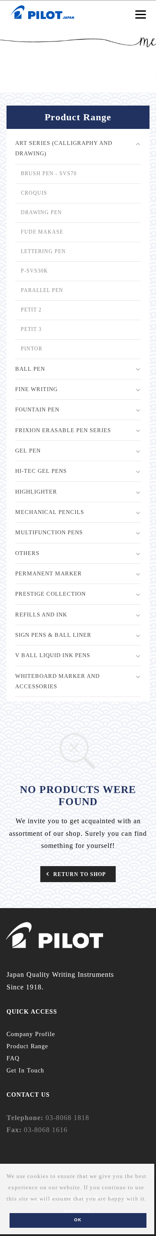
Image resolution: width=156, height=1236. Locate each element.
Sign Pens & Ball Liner (53, 635)
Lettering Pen (43, 251)
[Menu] (140, 14)
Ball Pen (30, 369)
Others (27, 553)
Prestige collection (50, 594)
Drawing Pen (41, 212)
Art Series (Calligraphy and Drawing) (63, 148)
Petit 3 (31, 329)
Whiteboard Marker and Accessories (57, 681)
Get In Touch (25, 1070)
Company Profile (30, 1034)
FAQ (13, 1058)
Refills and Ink (41, 614)
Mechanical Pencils (49, 512)
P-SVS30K (34, 271)
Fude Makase (42, 232)
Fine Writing (36, 389)
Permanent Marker (48, 573)
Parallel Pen (42, 290)
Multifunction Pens (49, 532)
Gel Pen (28, 450)
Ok (77, 1219)
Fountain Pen (37, 409)
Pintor (31, 349)
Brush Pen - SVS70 (49, 174)
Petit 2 (31, 310)
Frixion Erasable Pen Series (63, 430)
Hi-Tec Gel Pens (41, 471)
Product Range (27, 1046)
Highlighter (36, 491)
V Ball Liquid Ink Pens (52, 655)
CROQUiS (34, 193)
